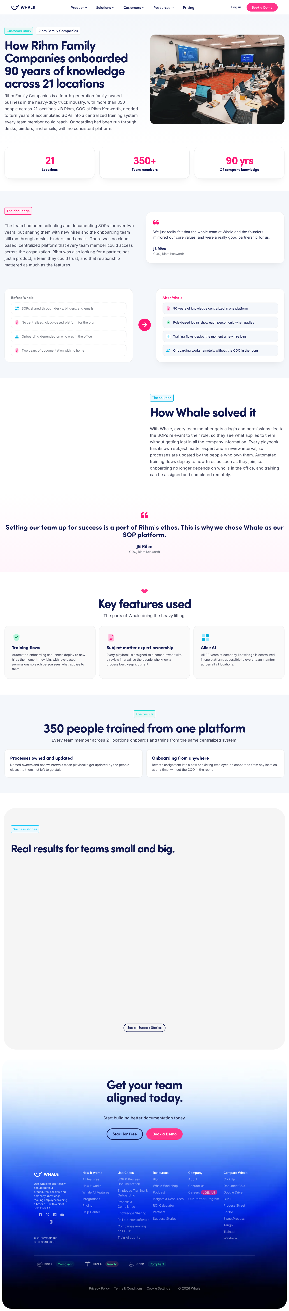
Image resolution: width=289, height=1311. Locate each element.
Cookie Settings (158, 1288)
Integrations (91, 1199)
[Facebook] (40, 1214)
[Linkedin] (54, 1214)
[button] (256, 829)
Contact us (196, 1186)
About (192, 1179)
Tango (228, 1225)
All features (90, 1179)
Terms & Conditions (128, 1288)
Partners (159, 1212)
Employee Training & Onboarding (133, 1193)
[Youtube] (62, 1214)
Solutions (103, 7)
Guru (227, 1199)
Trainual (229, 1231)
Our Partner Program (203, 1199)
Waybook (231, 1238)
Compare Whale (235, 1173)
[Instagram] (51, 1222)
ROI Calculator (163, 1205)
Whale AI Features (95, 1192)
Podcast (159, 1192)
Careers (202, 1192)
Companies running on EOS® (132, 1228)
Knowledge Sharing (132, 1213)
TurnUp (18, 981)
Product (77, 7)
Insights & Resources (168, 1199)
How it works (91, 1186)
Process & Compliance (126, 1204)
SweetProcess (234, 1218)
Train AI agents (129, 1237)
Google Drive (233, 1192)
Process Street (234, 1205)
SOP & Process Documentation (129, 1181)
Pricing (188, 7)
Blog (156, 1179)
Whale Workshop (165, 1186)
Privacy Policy (99, 1288)
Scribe (228, 1212)
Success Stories (164, 1218)
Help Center (91, 1212)
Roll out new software (133, 1220)
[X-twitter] (47, 1214)
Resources (162, 7)
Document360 (234, 1186)
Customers (132, 7)
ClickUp (229, 1179)
